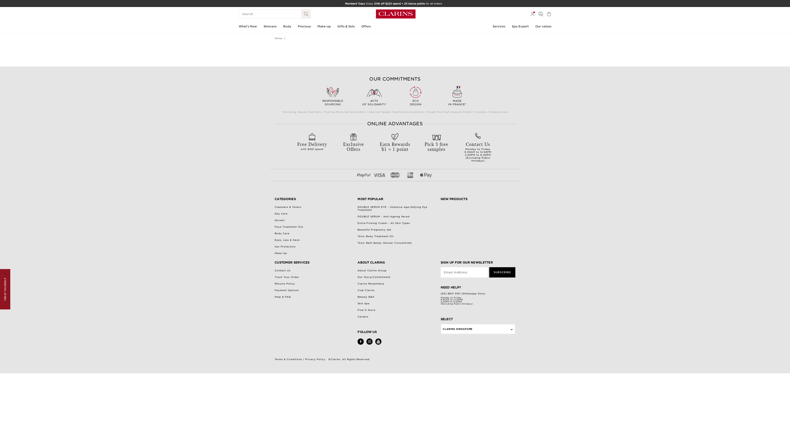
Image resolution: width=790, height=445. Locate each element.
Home (278, 38)
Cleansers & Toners (288, 207)
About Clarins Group (372, 270)
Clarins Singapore (458, 329)
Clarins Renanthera (371, 283)
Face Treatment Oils (289, 226)
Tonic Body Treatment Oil (376, 236)
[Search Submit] (306, 14)
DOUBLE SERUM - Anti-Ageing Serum (384, 216)
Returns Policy (285, 283)
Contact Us (282, 270)
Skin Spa (363, 303)
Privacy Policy (315, 359)
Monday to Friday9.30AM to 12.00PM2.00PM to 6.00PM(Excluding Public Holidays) (478, 151)
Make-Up (281, 253)
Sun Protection (285, 246)
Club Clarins (366, 290)
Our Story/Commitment (374, 277)
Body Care (282, 233)
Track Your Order (287, 277)
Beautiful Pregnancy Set (374, 229)
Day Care (281, 213)
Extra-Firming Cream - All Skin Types (384, 223)
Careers (363, 316)
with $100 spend (312, 146)
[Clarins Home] (396, 14)
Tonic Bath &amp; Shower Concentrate (385, 242)
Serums (280, 220)
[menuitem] (532, 14)
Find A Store (366, 310)
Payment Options (287, 290)
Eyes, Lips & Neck (287, 240)
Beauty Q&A (366, 296)
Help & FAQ (283, 296)
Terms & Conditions (288, 359)
